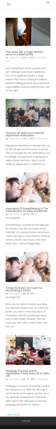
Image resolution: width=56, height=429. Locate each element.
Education (42, 57)
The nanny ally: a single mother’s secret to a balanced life (25, 53)
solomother (14, 57)
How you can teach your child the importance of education (25, 134)
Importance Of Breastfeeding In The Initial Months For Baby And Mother (27, 210)
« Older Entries (13, 414)
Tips (8, 61)
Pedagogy (43, 378)
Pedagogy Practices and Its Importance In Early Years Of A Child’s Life (27, 373)
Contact (26, 420)
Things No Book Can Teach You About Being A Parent (24, 289)
